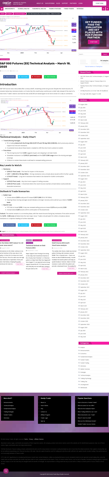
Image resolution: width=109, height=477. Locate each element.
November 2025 (84, 132)
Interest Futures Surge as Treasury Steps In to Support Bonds (93, 82)
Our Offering (49, 3)
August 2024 (83, 179)
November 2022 (84, 244)
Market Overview (85, 369)
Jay (17, 71)
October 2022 (84, 247)
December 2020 (84, 315)
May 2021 (83, 299)
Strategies (28, 240)
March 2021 (83, 306)
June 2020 (83, 333)
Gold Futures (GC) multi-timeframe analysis (61, 244)
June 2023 (83, 222)
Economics (83, 353)
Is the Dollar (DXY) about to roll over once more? (11, 244)
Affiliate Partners (39, 439)
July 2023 (82, 219)
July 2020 (82, 330)
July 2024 (82, 182)
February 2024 (84, 197)
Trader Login (44, 418)
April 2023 (83, 228)
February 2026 (84, 123)
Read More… (20, 264)
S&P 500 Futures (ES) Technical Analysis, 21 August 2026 (94, 77)
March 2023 (83, 231)
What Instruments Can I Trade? (86, 415)
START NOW (99, 3)
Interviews (80, 8)
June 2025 (83, 148)
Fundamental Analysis (39, 8)
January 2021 (84, 312)
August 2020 (83, 327)
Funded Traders (69, 8)
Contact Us (44, 412)
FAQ (42, 408)
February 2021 (84, 309)
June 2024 (83, 185)
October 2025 (84, 135)
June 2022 (83, 259)
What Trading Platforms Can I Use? (87, 412)
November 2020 (84, 318)
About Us (40, 3)
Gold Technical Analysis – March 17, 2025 (10, 273)
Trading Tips (29, 243)
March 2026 (83, 120)
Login (80, 3)
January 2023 (84, 237)
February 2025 (84, 160)
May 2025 (83, 151)
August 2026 (83, 104)
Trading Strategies (55, 8)
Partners (73, 3)
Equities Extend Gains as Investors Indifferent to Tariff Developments (67, 273)
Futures (31, 231)
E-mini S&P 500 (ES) (10, 231)
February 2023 (84, 234)
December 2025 (84, 129)
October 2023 (84, 210)
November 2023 (84, 207)
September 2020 (84, 324)
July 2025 (82, 145)
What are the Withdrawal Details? (87, 421)
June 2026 (83, 111)
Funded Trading (84, 363)
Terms (26, 439)
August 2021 (83, 290)
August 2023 (83, 216)
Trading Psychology (85, 378)
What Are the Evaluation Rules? (86, 408)
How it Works (44, 405)
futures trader (45, 231)
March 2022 (83, 268)
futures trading (54, 231)
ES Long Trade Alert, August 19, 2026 (90, 94)
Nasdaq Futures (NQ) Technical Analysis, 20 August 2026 (94, 86)
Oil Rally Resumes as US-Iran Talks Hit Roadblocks (94, 91)
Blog (58, 3)
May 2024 (83, 188)
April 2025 (83, 154)
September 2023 (84, 213)
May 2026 (83, 114)
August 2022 (83, 253)
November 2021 (84, 281)
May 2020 (83, 337)
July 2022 (82, 256)
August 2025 (83, 141)
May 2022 (83, 262)
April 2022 (83, 265)
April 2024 (83, 191)
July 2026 (82, 107)
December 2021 (84, 278)
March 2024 (83, 194)
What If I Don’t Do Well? (84, 418)
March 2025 (83, 157)
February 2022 (84, 271)
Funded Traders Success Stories (86, 424)
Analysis (82, 347)
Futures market (37, 231)
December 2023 (84, 203)
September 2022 (84, 250)
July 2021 (82, 293)
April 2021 (83, 302)
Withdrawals (83, 387)
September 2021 (84, 287)
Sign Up (43, 421)
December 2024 (84, 166)
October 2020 (84, 321)
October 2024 (84, 172)
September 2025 (84, 138)
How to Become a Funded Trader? (87, 402)
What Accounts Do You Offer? (86, 405)
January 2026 (84, 126)
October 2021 (84, 284)
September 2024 (84, 176)
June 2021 (83, 296)
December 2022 (84, 241)
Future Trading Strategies (22, 231)
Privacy (31, 439)
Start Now (93, 42)
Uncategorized (84, 384)
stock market (61, 231)
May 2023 (83, 225)
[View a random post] (107, 9)
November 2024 (84, 169)
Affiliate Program (45, 415)
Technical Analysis (23, 8)
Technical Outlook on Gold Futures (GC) (35, 247)
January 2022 (84, 275)
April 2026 (83, 117)
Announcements (10, 8)
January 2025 (84, 163)
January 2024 (84, 200)
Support (65, 3)
